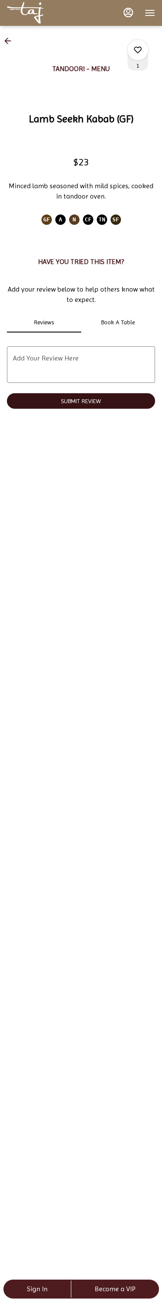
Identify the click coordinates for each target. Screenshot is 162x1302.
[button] (10, 41)
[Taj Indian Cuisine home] (46, 13)
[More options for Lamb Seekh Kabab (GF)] (137, 50)
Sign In (37, 1289)
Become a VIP (115, 1289)
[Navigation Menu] (149, 13)
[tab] (44, 322)
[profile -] (128, 12)
